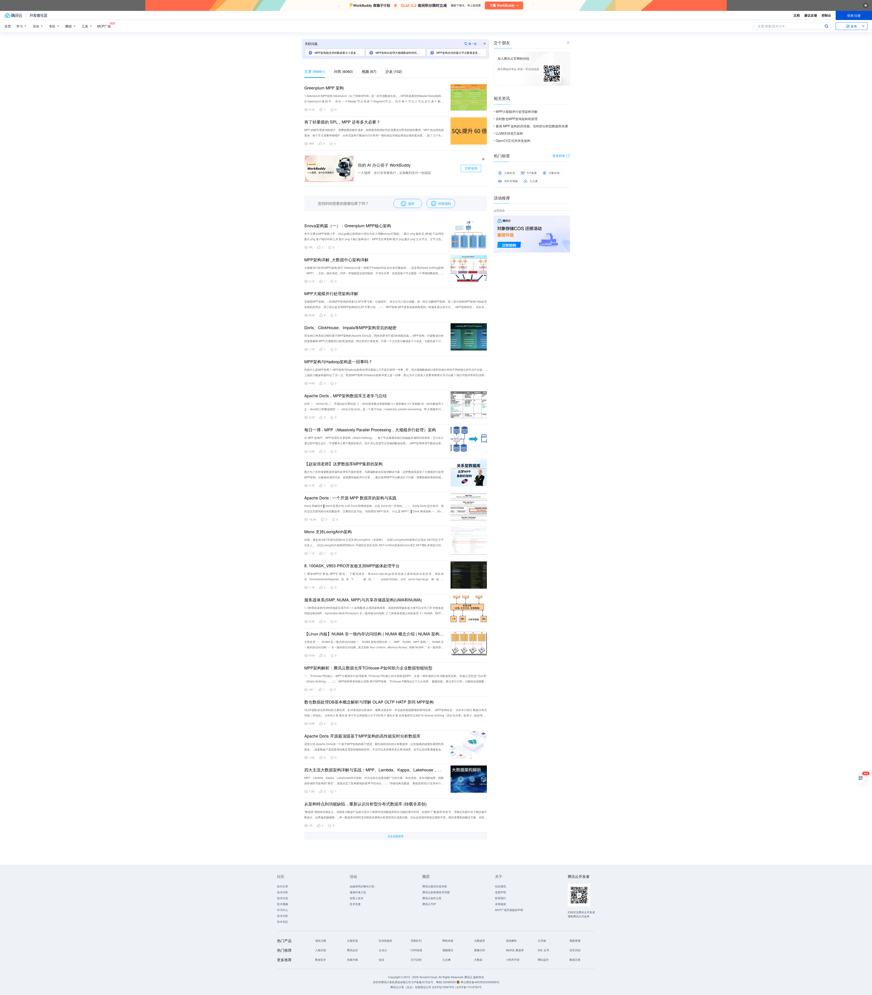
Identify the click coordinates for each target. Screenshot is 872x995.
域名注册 (320, 940)
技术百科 (282, 916)
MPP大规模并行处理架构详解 (331, 293)
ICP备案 (532, 173)
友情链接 (500, 904)
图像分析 (479, 950)
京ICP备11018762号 (469, 987)
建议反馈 (810, 15)
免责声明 (500, 892)
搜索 (826, 26)
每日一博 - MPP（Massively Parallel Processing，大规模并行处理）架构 (370, 429)
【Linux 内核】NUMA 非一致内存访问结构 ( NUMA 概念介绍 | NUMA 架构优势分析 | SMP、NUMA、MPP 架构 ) (374, 634)
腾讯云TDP (429, 904)
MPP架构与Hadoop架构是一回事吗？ (338, 361)
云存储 (542, 940)
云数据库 (479, 940)
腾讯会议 (352, 950)
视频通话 (447, 950)
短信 (381, 959)
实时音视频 (511, 181)
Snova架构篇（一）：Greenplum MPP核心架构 (347, 225)
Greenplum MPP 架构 (324, 88)
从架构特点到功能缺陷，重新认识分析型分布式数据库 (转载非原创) (365, 804)
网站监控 (543, 959)
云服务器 (509, 173)
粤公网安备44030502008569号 (480, 982)
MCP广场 (104, 26)
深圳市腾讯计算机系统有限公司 (392, 982)
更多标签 (558, 155)
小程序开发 (513, 959)
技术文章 (282, 886)
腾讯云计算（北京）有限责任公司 (410, 987)
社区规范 (500, 886)
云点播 (534, 181)
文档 (796, 15)
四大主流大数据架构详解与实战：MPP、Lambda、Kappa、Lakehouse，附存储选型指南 (374, 770)
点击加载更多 (395, 836)
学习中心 (282, 910)
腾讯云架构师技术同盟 (436, 892)
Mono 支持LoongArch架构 (328, 531)
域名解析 (511, 940)
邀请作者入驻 (358, 892)
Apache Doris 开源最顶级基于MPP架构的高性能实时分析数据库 (362, 736)
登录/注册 (854, 15)
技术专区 (282, 921)
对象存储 (554, 173)
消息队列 (416, 940)
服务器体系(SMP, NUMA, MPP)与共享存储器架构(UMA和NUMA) (363, 599)
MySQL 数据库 (515, 950)
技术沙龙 (282, 898)
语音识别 (575, 950)
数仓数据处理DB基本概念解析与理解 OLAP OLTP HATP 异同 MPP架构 (369, 702)
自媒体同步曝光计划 (362, 886)
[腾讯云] (13, 15)
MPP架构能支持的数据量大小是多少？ (338, 52)
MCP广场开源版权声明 (509, 910)
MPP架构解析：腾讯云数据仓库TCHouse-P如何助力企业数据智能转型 (368, 668)
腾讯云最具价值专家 (434, 886)
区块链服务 (385, 940)
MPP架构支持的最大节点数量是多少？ (459, 52)
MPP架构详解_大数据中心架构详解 (336, 259)
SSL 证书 (543, 950)
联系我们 (500, 898)
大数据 (478, 959)
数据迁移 (575, 959)
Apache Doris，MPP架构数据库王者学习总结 (345, 395)
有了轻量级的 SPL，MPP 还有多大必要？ (342, 122)
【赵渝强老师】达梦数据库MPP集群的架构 (343, 464)
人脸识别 (320, 950)
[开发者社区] (38, 15)
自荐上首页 (356, 898)
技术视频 (282, 904)
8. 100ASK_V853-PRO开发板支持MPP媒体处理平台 (352, 565)
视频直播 (575, 940)
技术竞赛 (355, 904)
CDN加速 (416, 950)
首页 (8, 26)
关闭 (567, 220)
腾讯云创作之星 (431, 898)
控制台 (826, 15)
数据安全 (320, 959)
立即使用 (471, 168)
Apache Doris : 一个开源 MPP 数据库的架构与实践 (350, 498)
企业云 (383, 950)
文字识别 (416, 959)
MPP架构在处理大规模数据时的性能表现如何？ (400, 52)
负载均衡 (352, 959)
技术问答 (282, 892)
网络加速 (447, 940)
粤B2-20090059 (446, 982)
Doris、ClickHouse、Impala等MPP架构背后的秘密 (350, 327)
